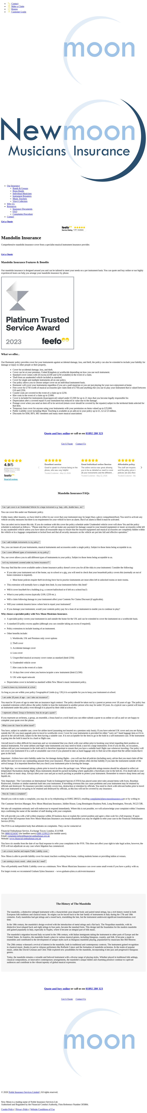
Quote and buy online (57, 433)
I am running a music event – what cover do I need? (24, 861)
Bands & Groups (20, 188)
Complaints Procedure (23, 214)
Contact (14, 3)
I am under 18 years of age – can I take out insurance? (25, 697)
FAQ (15, 211)
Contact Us (81, 444)
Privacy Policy (22, 1109)
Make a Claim (17, 6)
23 (101, 988)
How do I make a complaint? (14, 794)
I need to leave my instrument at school (18, 687)
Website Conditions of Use (42, 1109)
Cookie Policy (7, 1109)
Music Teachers (20, 198)
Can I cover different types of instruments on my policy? (25, 552)
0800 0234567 (11, 833)
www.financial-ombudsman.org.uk (25, 838)
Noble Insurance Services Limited (24, 1092)
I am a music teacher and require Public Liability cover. (25, 851)
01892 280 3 (93, 988)
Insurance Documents (22, 209)
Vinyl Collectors (20, 201)
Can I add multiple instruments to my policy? (20, 542)
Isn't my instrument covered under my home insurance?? (26, 562)
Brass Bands (18, 191)
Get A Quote (67, 444)
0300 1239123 (43, 833)
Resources (11, 206)
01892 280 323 (94, 433)
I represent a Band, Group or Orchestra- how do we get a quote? (29, 713)
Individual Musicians (22, 193)
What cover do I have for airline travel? (18, 725)
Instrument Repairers (22, 196)
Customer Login (18, 12)
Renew (14, 9)
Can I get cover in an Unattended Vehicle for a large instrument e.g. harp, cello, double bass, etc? (42, 507)
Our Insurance (13, 186)
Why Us (10, 204)
